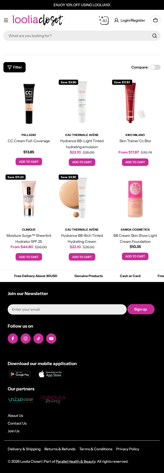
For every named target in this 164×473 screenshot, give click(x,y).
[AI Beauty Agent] (103, 20)
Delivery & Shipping (24, 449)
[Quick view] (48, 87)
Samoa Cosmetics (135, 229)
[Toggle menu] (6, 20)
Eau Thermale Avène (82, 135)
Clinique (29, 229)
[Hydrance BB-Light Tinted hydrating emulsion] (82, 103)
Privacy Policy (127, 449)
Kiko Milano (135, 135)
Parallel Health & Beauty (75, 461)
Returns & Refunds (59, 449)
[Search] (154, 35)
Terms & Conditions (95, 449)
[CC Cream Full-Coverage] (28, 103)
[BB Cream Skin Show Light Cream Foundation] (135, 197)
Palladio (29, 135)
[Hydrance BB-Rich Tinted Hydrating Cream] (82, 197)
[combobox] (82, 36)
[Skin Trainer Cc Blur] (135, 103)
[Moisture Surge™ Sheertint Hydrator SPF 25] (28, 197)
